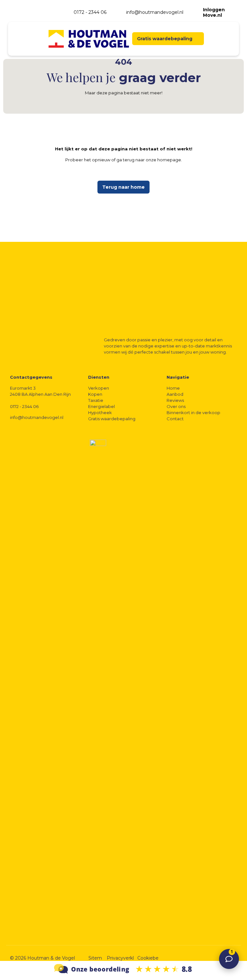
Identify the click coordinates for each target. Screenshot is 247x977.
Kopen (95, 394)
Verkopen (98, 388)
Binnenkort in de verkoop (193, 412)
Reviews (175, 400)
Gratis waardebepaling (111, 418)
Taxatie (95, 400)
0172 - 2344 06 (24, 406)
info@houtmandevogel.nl (36, 417)
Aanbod (175, 394)
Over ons (176, 406)
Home (173, 388)
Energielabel (101, 406)
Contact (175, 418)
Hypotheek (100, 412)
